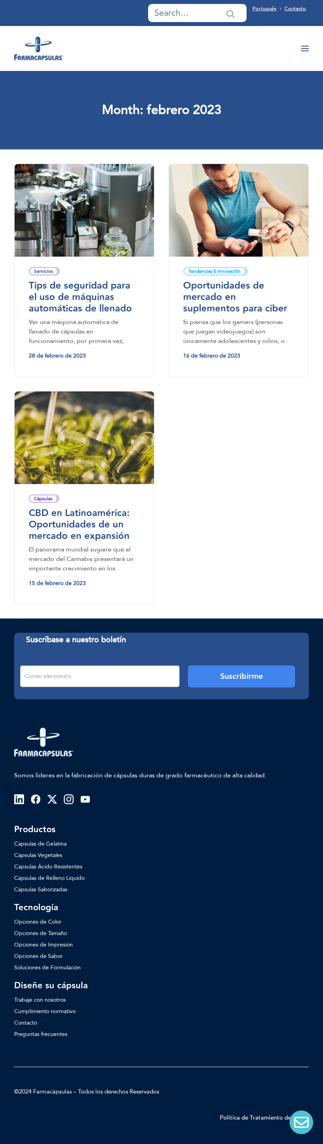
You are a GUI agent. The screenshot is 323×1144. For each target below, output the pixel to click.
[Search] (197, 13)
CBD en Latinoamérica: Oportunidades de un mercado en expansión (79, 524)
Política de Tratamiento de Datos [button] (264, 1118)
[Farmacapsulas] (38, 48)
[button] (230, 14)
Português (264, 8)
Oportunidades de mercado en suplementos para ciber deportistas (235, 302)
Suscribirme (241, 676)
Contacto (295, 8)
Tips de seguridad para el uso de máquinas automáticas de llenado (80, 297)
